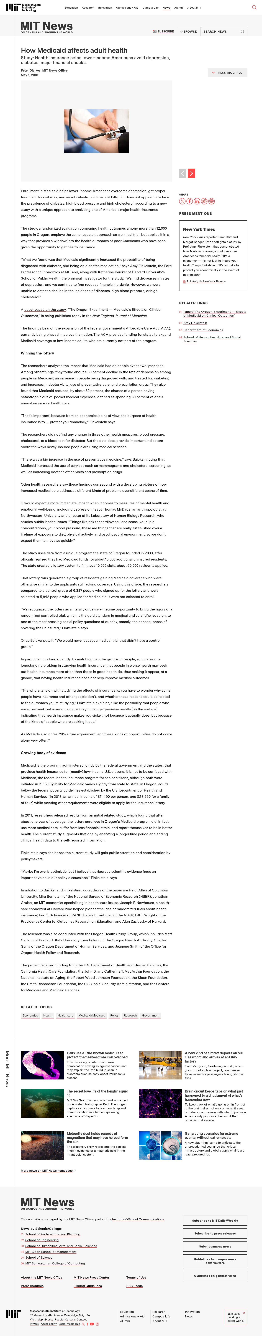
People (59, 1319)
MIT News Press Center (91, 1277)
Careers (70, 1319)
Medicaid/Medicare (92, 1015)
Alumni (178, 7)
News (166, 7)
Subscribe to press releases (215, 1233)
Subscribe (166, 31)
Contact (82, 1319)
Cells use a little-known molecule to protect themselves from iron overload (97, 1055)
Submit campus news (215, 1246)
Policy (114, 1015)
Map (40, 1319)
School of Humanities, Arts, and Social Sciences (61, 1246)
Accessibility (49, 1323)
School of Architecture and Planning (52, 1234)
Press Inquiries (32, 1286)
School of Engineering (42, 1240)
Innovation (105, 7)
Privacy (34, 1323)
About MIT (194, 7)
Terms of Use (136, 1277)
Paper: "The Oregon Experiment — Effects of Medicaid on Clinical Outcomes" (214, 314)
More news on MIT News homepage (47, 1170)
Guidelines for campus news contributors (215, 1261)
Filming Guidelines (88, 1286)
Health (47, 1015)
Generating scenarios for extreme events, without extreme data (211, 1135)
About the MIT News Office (41, 1277)
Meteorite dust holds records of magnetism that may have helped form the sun (97, 1137)
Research (88, 7)
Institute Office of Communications (138, 1219)
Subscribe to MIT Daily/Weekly (215, 1220)
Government (150, 1015)
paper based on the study (45, 309)
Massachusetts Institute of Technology (55, 1311)
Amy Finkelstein (195, 323)
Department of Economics (203, 330)
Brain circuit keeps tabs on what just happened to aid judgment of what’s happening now (214, 1095)
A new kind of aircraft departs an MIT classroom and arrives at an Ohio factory (214, 1057)
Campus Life (150, 7)
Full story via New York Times (204, 281)
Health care (65, 1015)
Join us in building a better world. (236, 1317)
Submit (242, 31)
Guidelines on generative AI (215, 1275)
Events (49, 1319)
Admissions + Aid (127, 7)
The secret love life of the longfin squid (97, 1091)
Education (71, 7)
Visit (33, 1319)
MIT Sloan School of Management (50, 1252)
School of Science (38, 1257)
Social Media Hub (69, 1323)
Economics (30, 1015)
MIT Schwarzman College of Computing (55, 1263)
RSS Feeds (134, 1286)
